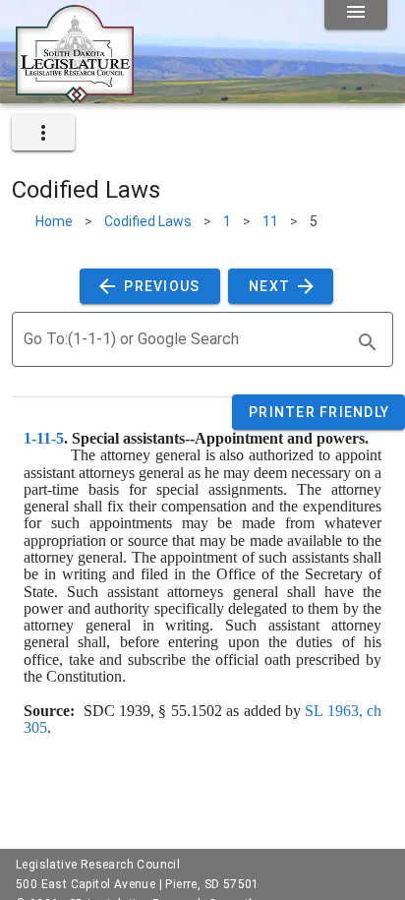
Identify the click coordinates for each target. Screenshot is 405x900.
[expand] (43, 132)
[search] (367, 342)
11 (270, 221)
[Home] (75, 95)
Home (54, 221)
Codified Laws (148, 221)
